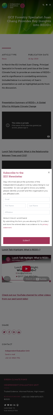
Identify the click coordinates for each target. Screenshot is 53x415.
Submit (26, 241)
